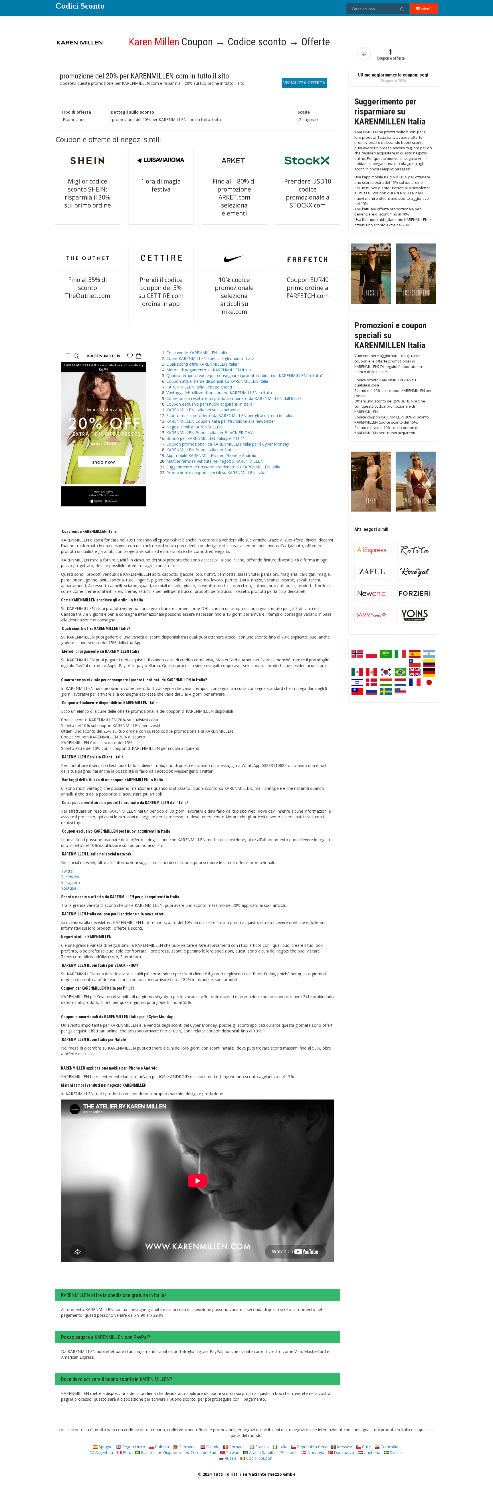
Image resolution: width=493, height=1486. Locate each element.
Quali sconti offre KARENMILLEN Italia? (202, 364)
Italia (282, 1446)
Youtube (68, 888)
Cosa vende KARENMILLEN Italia (196, 352)
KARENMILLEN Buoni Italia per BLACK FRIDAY (209, 432)
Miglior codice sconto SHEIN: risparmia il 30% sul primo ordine (87, 193)
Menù (426, 8)
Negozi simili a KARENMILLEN (194, 427)
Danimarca (343, 1452)
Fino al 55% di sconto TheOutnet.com (87, 288)
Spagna (105, 1446)
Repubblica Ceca (311, 1446)
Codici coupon (258, 1458)
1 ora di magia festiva (161, 185)
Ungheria (371, 1452)
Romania (237, 1446)
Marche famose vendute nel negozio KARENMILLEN (214, 461)
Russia (230, 1458)
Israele (291, 1452)
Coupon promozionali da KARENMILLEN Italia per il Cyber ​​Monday (227, 444)
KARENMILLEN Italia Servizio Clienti (199, 387)
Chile (366, 1446)
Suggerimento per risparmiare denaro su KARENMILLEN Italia (223, 467)
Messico (344, 1446)
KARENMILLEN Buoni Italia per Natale (201, 449)
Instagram (70, 882)
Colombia (388, 1446)
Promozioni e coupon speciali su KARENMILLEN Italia (215, 472)
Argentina (103, 1452)
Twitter (67, 871)
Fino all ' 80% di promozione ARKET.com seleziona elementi (234, 197)
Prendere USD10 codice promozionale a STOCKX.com (307, 193)
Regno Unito (133, 1446)
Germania (187, 1446)
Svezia (395, 1452)
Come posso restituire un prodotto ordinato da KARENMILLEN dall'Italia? (233, 398)
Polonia (161, 1446)
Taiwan (232, 1452)
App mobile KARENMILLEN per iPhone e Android (211, 455)
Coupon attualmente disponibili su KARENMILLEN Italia (217, 381)
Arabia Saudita (262, 1452)
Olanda (212, 1446)
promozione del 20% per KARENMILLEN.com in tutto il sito (144, 76)
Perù (126, 1452)
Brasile (146, 1452)
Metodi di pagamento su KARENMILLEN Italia (208, 369)
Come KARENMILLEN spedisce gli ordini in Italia (210, 358)
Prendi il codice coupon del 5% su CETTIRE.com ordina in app (160, 292)
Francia (261, 1446)
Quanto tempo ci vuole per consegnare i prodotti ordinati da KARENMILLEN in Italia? (244, 375)
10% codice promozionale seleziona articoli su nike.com (234, 296)
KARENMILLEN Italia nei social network (202, 409)
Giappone (171, 1452)
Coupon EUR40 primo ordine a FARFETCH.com (307, 288)
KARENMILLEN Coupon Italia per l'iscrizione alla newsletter (220, 421)
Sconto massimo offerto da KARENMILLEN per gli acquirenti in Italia (229, 415)
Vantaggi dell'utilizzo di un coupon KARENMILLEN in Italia (219, 392)
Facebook (70, 876)
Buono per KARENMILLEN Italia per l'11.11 (205, 438)
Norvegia (315, 1452)
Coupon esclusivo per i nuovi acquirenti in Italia (209, 404)
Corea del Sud (202, 1452)
